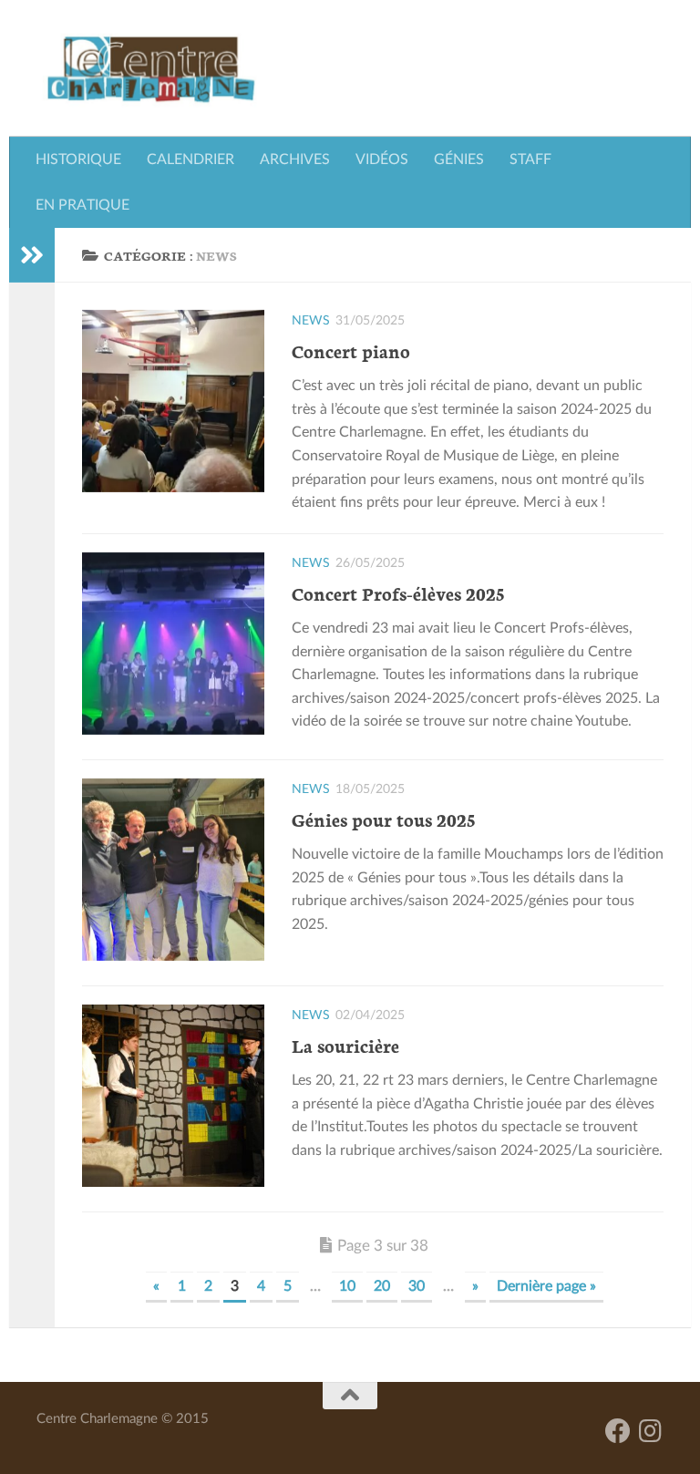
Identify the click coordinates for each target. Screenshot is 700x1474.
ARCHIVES (295, 159)
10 (347, 1286)
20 (382, 1286)
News (311, 320)
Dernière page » (546, 1286)
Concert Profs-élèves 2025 (398, 592)
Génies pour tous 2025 (383, 818)
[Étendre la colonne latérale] (32, 255)
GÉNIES (459, 159)
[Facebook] (618, 1431)
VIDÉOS (381, 159)
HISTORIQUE (78, 159)
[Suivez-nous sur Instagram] (651, 1431)
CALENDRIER (190, 159)
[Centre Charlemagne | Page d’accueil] (150, 68)
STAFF (530, 159)
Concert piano (351, 350)
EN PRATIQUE (82, 205)
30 (416, 1286)
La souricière (345, 1044)
